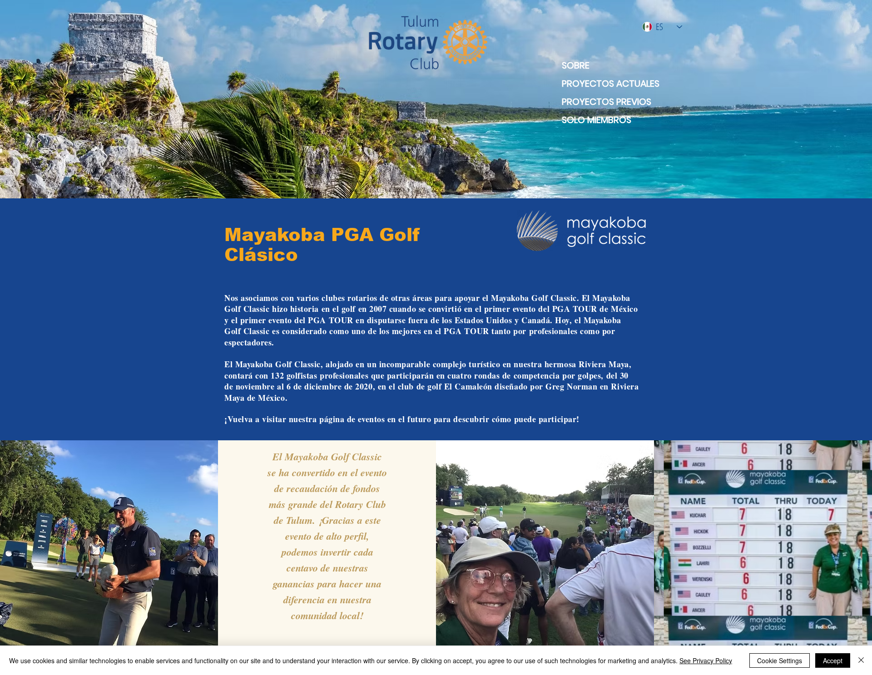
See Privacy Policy (705, 660)
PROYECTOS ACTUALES (606, 83)
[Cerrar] (861, 660)
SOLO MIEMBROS (596, 119)
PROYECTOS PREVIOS (606, 101)
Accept (832, 660)
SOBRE (576, 65)
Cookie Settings (779, 660)
